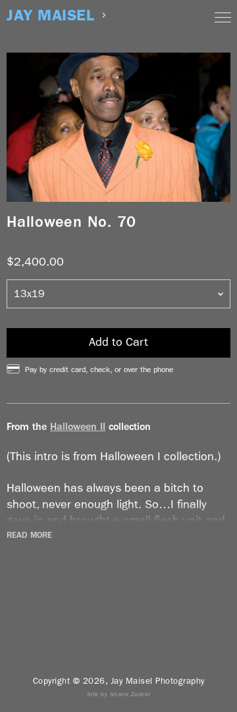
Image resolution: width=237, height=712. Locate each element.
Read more (29, 535)
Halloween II (77, 426)
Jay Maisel (50, 15)
